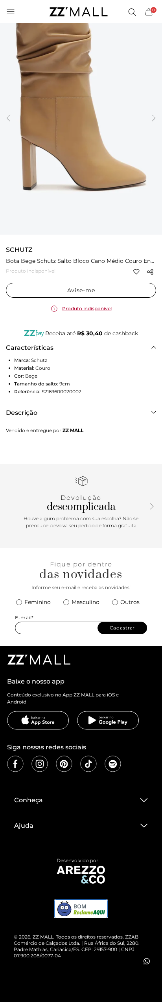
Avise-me (81, 290)
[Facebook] (15, 764)
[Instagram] (39, 764)
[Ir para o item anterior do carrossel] (8, 118)
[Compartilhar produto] (150, 272)
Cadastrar (122, 628)
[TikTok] (88, 764)
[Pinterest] (64, 764)
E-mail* (24, 617)
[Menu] (10, 11)
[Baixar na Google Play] (108, 720)
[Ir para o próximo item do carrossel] (153, 118)
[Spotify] (113, 764)
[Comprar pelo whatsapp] (146, 961)
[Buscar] (131, 11)
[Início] (78, 11)
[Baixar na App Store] (38, 720)
